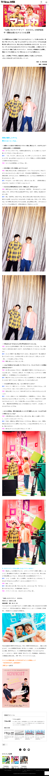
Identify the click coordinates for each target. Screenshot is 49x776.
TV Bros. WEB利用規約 (8, 770)
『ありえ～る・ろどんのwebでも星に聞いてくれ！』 (19, 734)
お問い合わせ (24, 771)
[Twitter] (24, 750)
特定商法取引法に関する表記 (40, 770)
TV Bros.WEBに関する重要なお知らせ (9, 737)
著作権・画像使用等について (28, 770)
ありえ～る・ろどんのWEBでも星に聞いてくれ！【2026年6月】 (29, 738)
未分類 (12, 734)
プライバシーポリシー (17, 770)
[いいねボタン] (3, 745)
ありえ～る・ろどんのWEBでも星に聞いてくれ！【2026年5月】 (40, 738)
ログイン (41, 3)
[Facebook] (20, 750)
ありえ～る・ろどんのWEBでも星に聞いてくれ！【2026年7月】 (19, 738)
